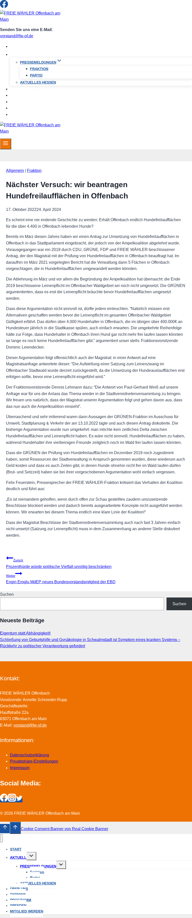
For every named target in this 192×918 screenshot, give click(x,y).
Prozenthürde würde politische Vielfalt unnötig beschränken (59, 563)
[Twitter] (19, 7)
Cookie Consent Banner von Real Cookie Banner (64, 829)
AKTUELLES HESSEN (38, 82)
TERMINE (23, 95)
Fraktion (39, 69)
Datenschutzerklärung (29, 755)
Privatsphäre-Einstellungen (34, 761)
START (21, 46)
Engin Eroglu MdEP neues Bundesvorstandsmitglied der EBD (61, 579)
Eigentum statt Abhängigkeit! (25, 633)
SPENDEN (24, 108)
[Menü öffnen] (5, 143)
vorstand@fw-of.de (16, 36)
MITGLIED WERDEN (33, 114)
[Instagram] (12, 7)
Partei (36, 75)
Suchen (7, 594)
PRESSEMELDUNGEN (38, 866)
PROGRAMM (26, 102)
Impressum (20, 768)
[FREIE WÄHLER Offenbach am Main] (31, 19)
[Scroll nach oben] (5, 828)
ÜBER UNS (25, 89)
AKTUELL (18, 857)
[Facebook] (4, 7)
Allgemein (15, 170)
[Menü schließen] (1, 838)
